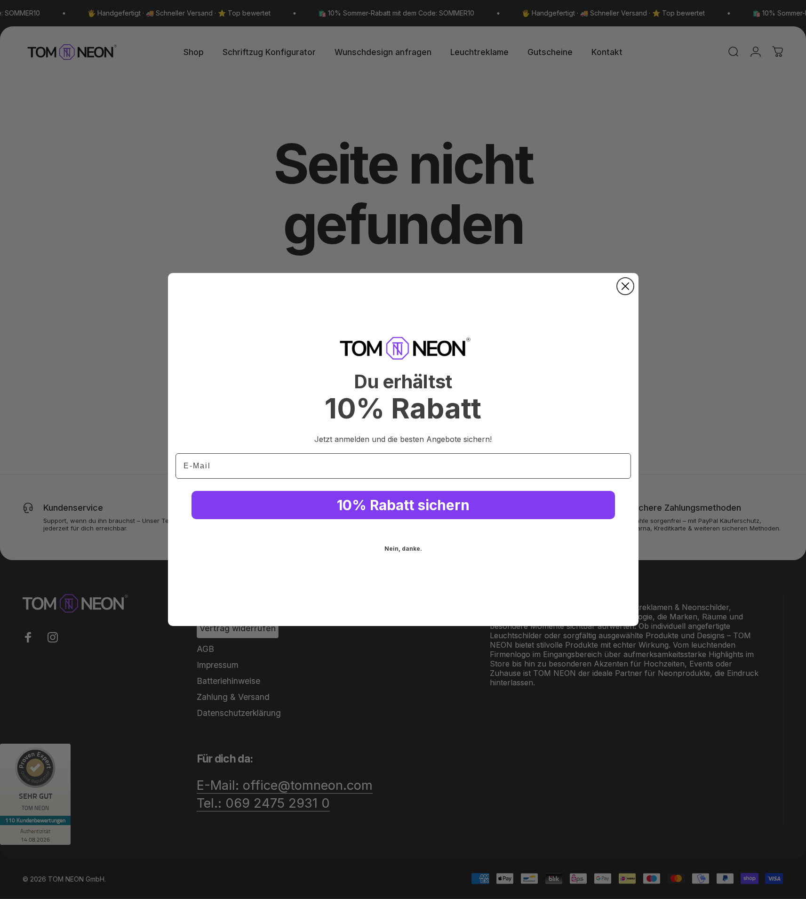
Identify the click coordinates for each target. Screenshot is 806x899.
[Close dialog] (625, 286)
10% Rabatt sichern (403, 505)
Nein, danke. (403, 548)
